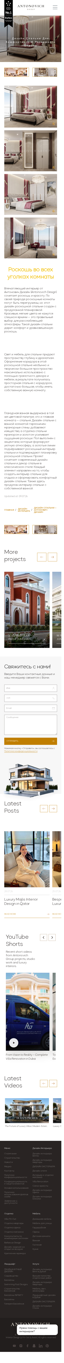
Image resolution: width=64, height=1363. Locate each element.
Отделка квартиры (14, 1223)
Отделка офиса (12, 1228)
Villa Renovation (41, 1182)
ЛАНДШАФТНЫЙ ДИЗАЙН (13, 1270)
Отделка (8, 1214)
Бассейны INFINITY (13, 1295)
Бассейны (9, 1280)
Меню (7, 1148)
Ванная (36, 1241)
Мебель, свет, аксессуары (39, 1290)
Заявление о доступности (10, 1202)
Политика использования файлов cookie (16, 1194)
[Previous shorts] (43, 937)
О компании (10, 1154)
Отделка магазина (14, 1232)
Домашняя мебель (42, 1219)
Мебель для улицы (42, 1223)
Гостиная (37, 1245)
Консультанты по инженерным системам (16, 1237)
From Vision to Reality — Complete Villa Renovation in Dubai (27, 1057)
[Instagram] (21, 1346)
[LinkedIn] (40, 1346)
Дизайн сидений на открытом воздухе (14, 1248)
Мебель (36, 1214)
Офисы (36, 1232)
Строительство (12, 1158)
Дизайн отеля (40, 1171)
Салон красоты (40, 1186)
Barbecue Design (12, 1243)
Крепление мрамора (15, 1253)
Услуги (36, 1264)
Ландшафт (9, 1264)
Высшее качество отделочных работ (42, 1277)
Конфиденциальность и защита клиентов (15, 1183)
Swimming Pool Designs (16, 1284)
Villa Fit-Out (10, 1219)
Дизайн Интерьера (42, 1148)
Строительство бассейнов (12, 1290)
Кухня (35, 1249)
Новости (8, 1162)
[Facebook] (27, 1346)
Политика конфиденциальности (21, 751)
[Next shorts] (52, 937)
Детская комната (41, 1236)
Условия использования (16, 1188)
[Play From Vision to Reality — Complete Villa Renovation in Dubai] (27, 1012)
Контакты (9, 1171)
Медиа (7, 1167)
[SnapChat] (34, 1346)
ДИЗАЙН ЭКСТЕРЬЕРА (44, 1167)
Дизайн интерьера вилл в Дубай (42, 1270)
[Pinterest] (47, 1346)
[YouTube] (14, 1346)
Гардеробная (39, 1228)
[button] (41, 557)
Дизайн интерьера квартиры (42, 1161)
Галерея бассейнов (14, 1304)
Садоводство (11, 1276)
